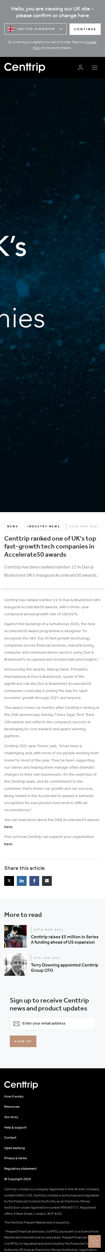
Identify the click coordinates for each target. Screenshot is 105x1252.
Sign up (23, 1042)
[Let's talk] (94, 1241)
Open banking (14, 1148)
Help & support (15, 1128)
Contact (10, 1138)
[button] (52, 936)
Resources (12, 1107)
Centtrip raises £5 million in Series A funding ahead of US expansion (65, 940)
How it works (14, 1097)
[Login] (80, 67)
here (8, 827)
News (12, 526)
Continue (85, 29)
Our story (11, 1117)
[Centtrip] (38, 67)
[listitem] (9, 881)
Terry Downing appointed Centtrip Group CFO (64, 968)
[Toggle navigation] (94, 67)
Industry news (43, 526)
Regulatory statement (20, 1169)
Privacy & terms (15, 1158)
